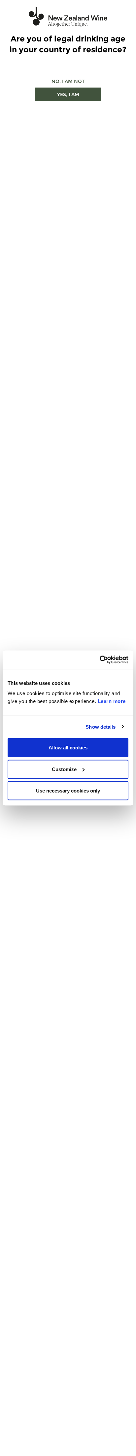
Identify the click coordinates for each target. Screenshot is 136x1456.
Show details (100, 726)
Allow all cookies (68, 747)
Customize (64, 769)
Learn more (112, 701)
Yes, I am (68, 94)
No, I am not (68, 81)
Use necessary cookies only (68, 790)
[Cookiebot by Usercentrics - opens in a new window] (99, 660)
